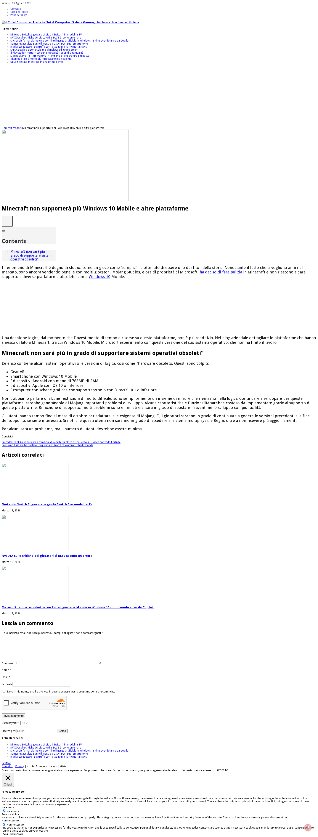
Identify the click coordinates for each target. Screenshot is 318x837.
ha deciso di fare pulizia (221, 272)
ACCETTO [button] (222, 770)
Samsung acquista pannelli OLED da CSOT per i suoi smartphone (49, 43)
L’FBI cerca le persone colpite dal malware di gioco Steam (44, 49)
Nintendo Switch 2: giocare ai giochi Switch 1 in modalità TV (46, 34)
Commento (10, 663)
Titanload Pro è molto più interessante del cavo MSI (41, 58)
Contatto (15, 8)
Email (6, 677)
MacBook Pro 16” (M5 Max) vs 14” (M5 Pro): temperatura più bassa (50, 55)
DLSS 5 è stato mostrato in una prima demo (36, 61)
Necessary (13, 811)
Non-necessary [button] (10, 820)
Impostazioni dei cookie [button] (196, 770)
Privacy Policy (18, 14)
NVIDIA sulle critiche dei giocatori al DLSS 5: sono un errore (45, 37)
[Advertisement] (131, 96)
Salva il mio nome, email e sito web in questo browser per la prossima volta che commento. (61, 691)
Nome (6, 670)
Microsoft (15, 128)
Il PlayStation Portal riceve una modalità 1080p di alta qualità (47, 52)
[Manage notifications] (307, 827)
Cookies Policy (19, 11)
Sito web (7, 684)
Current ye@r (11, 723)
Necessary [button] (8, 807)
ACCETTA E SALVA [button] (12, 833)
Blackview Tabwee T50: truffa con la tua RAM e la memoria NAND (48, 46)
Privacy (19, 766)
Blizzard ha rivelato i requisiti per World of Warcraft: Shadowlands (47, 445)
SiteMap (6, 763)
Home (5, 128)
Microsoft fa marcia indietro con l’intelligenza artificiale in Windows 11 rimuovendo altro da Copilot (69, 40)
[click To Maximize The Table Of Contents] (7, 221)
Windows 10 (99, 276)
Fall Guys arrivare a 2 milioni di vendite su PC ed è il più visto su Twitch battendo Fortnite (61, 442)
